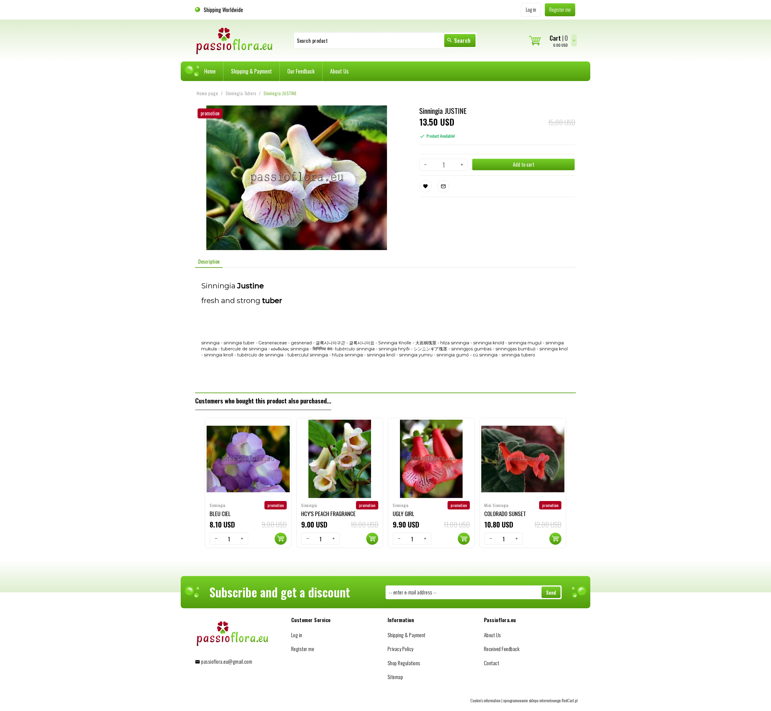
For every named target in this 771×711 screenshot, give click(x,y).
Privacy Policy (401, 649)
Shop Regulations (404, 663)
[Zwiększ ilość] (462, 165)
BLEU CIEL (220, 513)
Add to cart (523, 164)
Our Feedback (301, 71)
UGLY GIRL (403, 513)
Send (551, 592)
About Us (339, 71)
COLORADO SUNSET (505, 513)
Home (210, 71)
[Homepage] (234, 40)
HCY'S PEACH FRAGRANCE (328, 513)
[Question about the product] (443, 186)
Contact (491, 663)
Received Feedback (502, 649)
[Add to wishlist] (426, 186)
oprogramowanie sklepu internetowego (532, 700)
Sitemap (395, 677)
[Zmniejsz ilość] (425, 165)
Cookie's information (485, 700)
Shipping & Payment (251, 71)
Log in (296, 635)
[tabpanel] (385, 330)
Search (462, 40)
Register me (302, 649)
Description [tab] (209, 261)
